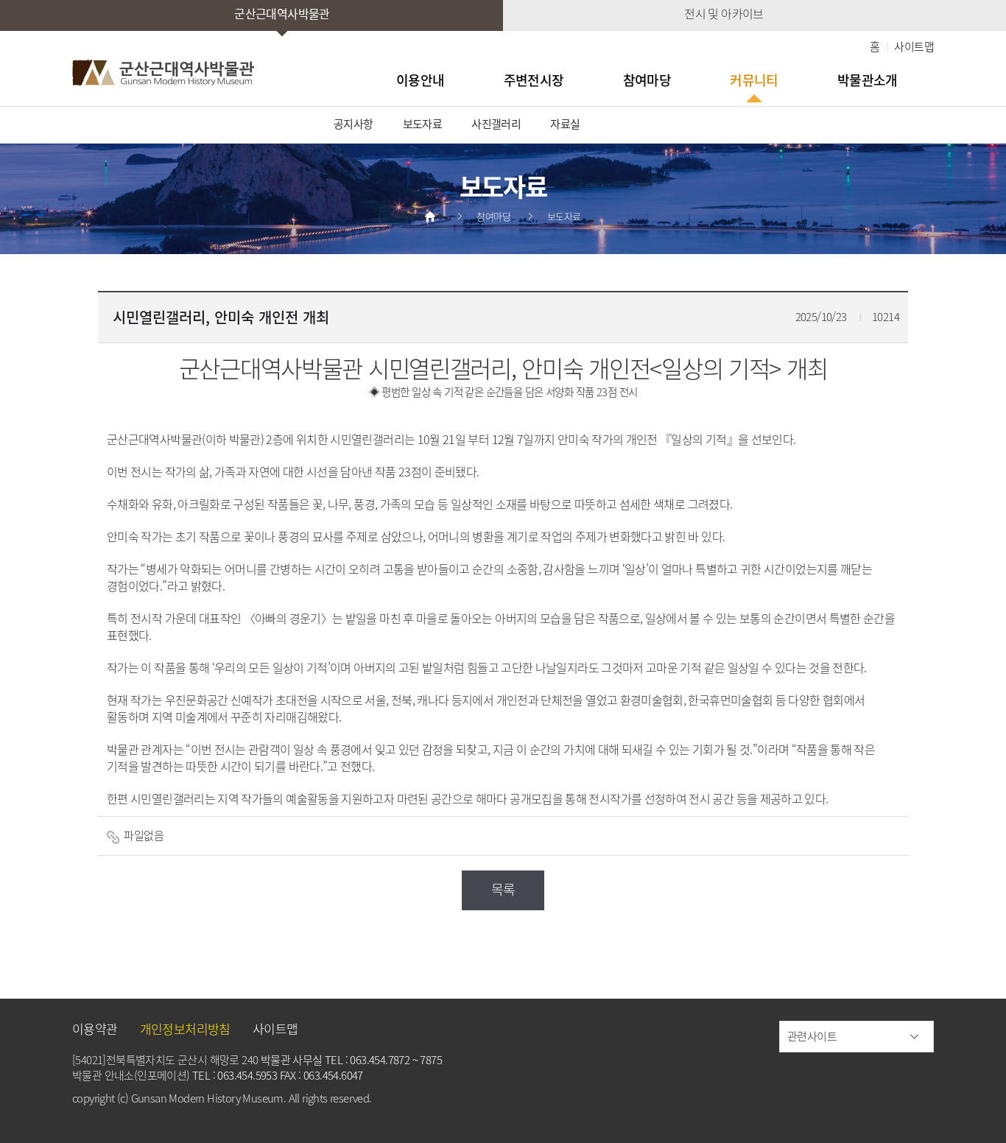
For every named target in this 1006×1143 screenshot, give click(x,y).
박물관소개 (867, 80)
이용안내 (420, 80)
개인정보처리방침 (185, 1028)
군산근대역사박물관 (282, 13)
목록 (503, 889)
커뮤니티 (754, 80)
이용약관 (95, 1028)
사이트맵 (914, 46)
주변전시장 (534, 80)
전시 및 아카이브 (724, 13)
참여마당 (647, 80)
